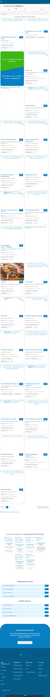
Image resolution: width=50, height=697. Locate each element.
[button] (3, 507)
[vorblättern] (20, 27)
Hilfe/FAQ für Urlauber (17, 668)
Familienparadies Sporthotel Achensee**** (32, 384)
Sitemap (2, 683)
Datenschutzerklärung (30, 672)
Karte (25, 9)
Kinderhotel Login (5, 690)
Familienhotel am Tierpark (41, 544)
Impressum (28, 665)
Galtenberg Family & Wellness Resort (9, 37)
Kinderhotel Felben (30, 105)
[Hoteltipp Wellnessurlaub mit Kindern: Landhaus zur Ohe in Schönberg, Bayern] (36, 228)
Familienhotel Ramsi (9, 544)
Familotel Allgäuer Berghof (20, 562)
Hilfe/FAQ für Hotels (17, 665)
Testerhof (3, 282)
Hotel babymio (29, 282)
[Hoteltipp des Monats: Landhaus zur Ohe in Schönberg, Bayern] (12, 88)
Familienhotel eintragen (18, 675)
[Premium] (47, 535)
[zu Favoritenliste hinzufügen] (2, 20)
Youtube (40, 672)
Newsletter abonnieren (43, 675)
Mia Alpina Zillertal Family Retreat (34, 315)
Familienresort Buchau (7, 349)
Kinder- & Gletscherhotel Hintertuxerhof (31, 140)
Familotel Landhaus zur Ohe (19, 545)
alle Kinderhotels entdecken (26, 642)
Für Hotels (3, 666)
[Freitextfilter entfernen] (44, 2)
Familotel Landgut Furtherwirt (9, 139)
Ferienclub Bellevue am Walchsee (34, 419)
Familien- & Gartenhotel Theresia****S (31, 455)
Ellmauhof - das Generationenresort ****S (9, 210)
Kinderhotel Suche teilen (43, 507)
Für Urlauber (3, 670)
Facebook (40, 665)
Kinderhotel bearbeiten (18, 672)
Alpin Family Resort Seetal (32, 210)
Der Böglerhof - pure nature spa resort (33, 32)
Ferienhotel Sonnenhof (7, 454)
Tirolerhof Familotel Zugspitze (30, 561)
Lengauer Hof (28, 70)
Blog (2, 680)
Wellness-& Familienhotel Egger (33, 349)
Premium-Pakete (16, 678)
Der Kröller (4, 315)
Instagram (40, 668)
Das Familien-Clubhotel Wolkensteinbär (7, 175)
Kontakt (3, 677)
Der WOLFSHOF (30, 544)
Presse (2, 673)
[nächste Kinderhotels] (14, 507)
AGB (27, 668)
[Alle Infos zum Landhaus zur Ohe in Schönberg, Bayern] (25, 520)
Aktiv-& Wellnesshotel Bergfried (9, 383)
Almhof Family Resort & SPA (8, 419)
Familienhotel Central (30, 174)
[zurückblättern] (3, 27)
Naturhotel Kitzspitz (6, 489)
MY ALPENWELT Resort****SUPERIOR (6, 246)
